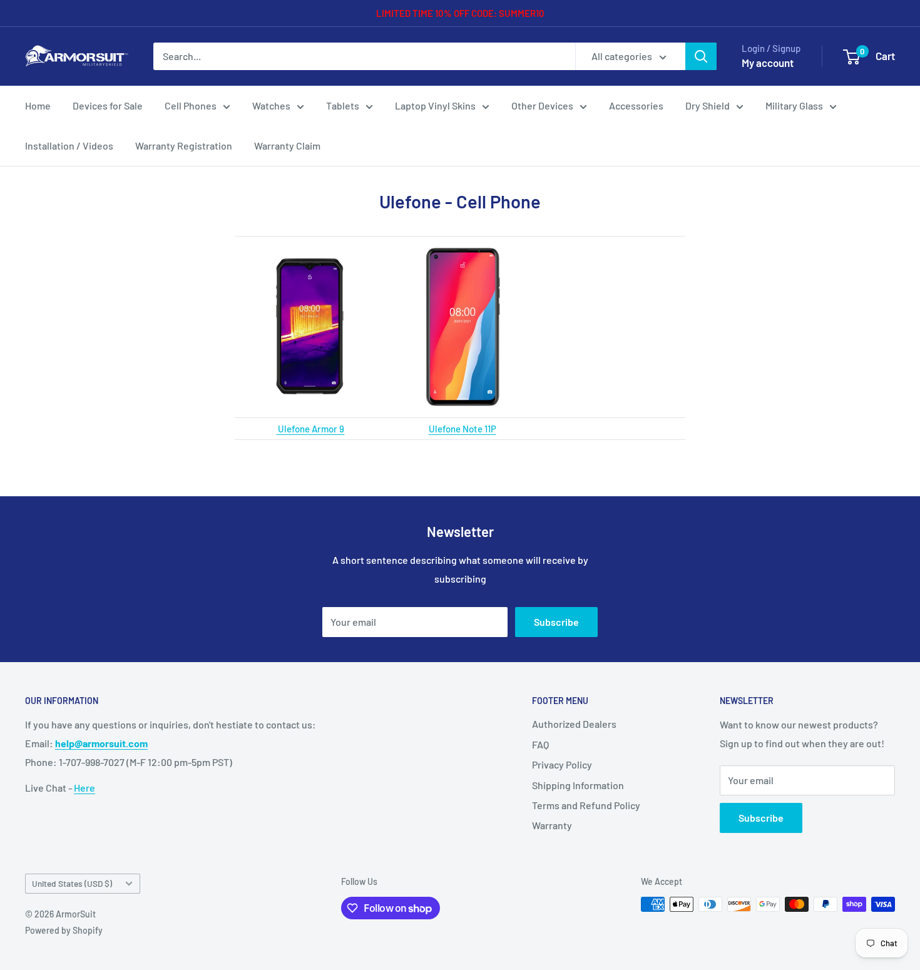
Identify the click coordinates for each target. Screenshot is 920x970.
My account (768, 62)
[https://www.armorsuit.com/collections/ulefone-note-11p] (462, 327)
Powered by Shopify (64, 930)
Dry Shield (707, 105)
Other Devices (542, 105)
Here (84, 788)
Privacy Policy (562, 764)
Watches (271, 105)
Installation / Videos (69, 145)
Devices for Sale (108, 105)
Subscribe (556, 622)
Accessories (636, 105)
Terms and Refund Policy (586, 805)
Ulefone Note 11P (462, 428)
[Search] (701, 56)
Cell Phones (191, 105)
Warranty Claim (287, 145)
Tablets (342, 105)
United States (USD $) (72, 883)
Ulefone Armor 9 (310, 428)
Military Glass (794, 105)
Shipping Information (578, 785)
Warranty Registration (183, 145)
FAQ (540, 744)
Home (38, 105)
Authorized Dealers (574, 724)
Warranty (552, 825)
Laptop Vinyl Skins (435, 105)
